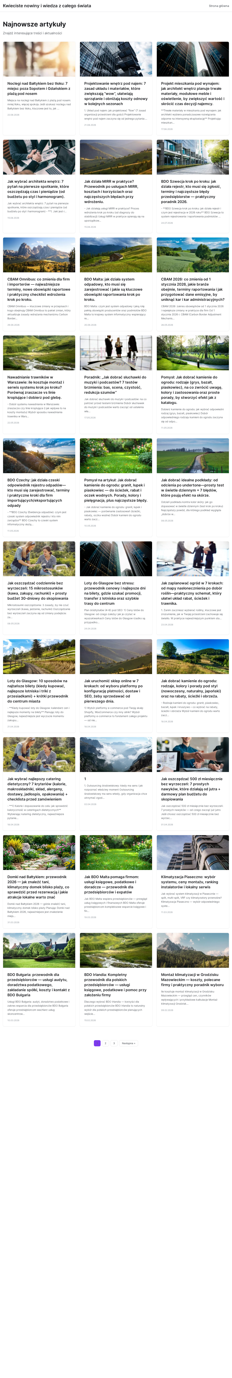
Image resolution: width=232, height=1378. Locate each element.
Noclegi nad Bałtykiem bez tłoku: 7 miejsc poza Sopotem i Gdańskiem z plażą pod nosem (38, 88)
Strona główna (219, 6)
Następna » (128, 1043)
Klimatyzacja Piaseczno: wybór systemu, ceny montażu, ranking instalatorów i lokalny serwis (189, 882)
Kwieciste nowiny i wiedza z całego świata (47, 5)
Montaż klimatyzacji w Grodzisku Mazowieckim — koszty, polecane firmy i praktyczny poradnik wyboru (192, 979)
